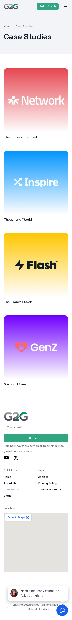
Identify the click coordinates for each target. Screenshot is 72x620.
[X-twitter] (15, 457)
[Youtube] (6, 457)
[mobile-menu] (65, 6)
